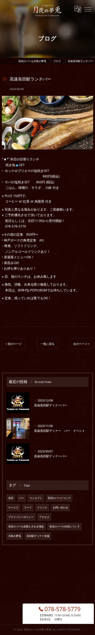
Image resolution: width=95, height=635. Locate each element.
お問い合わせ (60, 507)
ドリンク (42, 507)
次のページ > (81, 344)
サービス (13, 507)
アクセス (44, 517)
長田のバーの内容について (64, 526)
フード (28, 507)
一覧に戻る (47, 344)
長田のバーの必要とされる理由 (26, 526)
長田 (10, 498)
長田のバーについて (59, 498)
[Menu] (88, 9)
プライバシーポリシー (21, 517)
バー (21, 498)
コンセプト (36, 498)
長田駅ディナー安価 (38, 536)
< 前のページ (14, 344)
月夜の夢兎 (14, 536)
